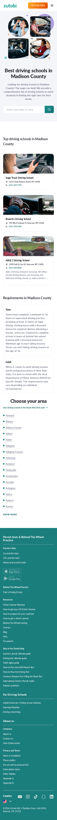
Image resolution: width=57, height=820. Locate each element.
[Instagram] (27, 796)
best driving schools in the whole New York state (24, 407)
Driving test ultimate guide (15, 658)
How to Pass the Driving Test (16, 671)
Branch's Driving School (18, 219)
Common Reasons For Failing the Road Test (22, 676)
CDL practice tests (11, 557)
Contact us (8, 738)
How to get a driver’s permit (15, 618)
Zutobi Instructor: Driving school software (22, 702)
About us (7, 734)
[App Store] (28, 571)
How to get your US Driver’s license (19, 609)
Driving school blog (11, 711)
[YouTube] (19, 796)
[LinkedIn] (51, 796)
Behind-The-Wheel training (15, 622)
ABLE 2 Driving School (17, 260)
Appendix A (8, 778)
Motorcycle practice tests (14, 562)
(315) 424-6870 (15, 268)
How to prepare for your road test (18, 613)
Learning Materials (11, 707)
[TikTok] (35, 796)
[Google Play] (28, 578)
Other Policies (9, 773)
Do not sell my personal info (15, 764)
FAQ (5, 636)
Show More (10, 514)
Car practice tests (11, 553)
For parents (8, 641)
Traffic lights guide (11, 662)
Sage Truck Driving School (19, 177)
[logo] (10, 5)
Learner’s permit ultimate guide (17, 653)
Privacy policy (9, 760)
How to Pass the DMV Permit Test (18, 667)
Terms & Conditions (12, 755)
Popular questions (11, 685)
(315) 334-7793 (15, 185)
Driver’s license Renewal (14, 604)
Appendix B (8, 783)
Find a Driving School (12, 592)
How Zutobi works (11, 743)
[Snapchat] (43, 796)
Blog (5, 632)
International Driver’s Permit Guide (18, 681)
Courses (6, 627)
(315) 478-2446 (15, 226)
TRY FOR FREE (38, 5)
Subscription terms (11, 769)
